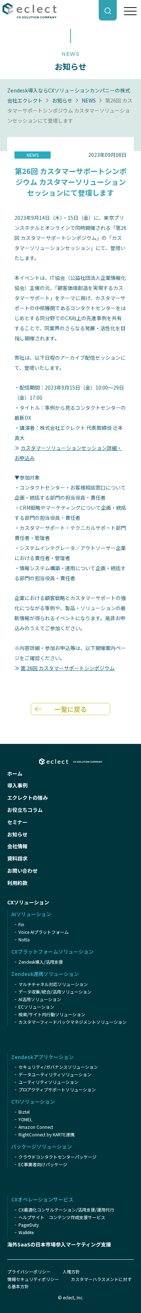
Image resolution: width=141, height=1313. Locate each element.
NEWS (89, 100)
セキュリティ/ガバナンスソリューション (58, 1067)
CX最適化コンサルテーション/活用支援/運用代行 (66, 1210)
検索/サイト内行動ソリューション (51, 1014)
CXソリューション (28, 902)
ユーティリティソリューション (48, 1082)
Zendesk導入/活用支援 (40, 962)
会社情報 (17, 846)
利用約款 (17, 882)
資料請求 (17, 858)
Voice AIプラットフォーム (43, 932)
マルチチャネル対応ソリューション (53, 984)
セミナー (17, 822)
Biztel (24, 1112)
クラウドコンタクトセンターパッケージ (57, 1157)
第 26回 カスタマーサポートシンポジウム (68, 668)
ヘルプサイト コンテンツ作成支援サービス (61, 1217)
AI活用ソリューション (39, 999)
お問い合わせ (22, 870)
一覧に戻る (70, 709)
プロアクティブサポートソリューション (57, 1089)
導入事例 (17, 785)
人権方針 (71, 1271)
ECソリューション (36, 1007)
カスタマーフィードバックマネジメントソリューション (72, 1022)
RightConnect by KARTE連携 (46, 1134)
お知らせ (62, 100)
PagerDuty (28, 1225)
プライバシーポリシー (29, 1271)
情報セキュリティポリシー (33, 1279)
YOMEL (25, 1119)
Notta (24, 939)
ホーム (14, 773)
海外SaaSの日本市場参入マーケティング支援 (59, 1244)
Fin (21, 924)
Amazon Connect (35, 1127)
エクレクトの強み (27, 797)
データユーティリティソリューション (54, 1074)
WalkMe (26, 1232)
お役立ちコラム (25, 809)
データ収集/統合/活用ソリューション (54, 992)
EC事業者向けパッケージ (42, 1164)
